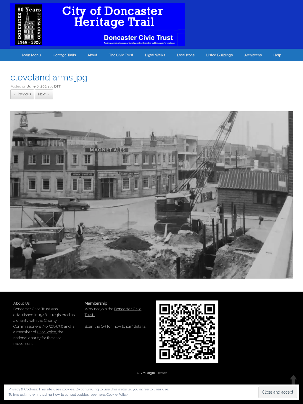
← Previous (22, 94)
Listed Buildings (219, 55)
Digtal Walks (155, 55)
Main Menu (31, 55)
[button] (151, 195)
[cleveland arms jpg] (151, 276)
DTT (57, 86)
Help (277, 55)
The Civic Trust (121, 55)
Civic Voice (46, 332)
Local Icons (185, 55)
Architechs (253, 55)
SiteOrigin (147, 373)
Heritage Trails (64, 55)
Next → (44, 94)
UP (293, 379)
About (92, 55)
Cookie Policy (117, 394)
